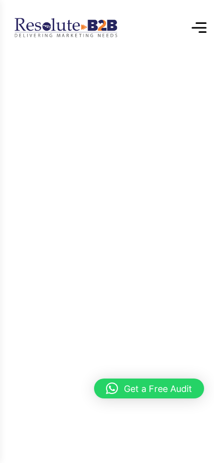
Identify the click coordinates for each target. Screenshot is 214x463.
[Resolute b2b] (65, 27)
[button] (149, 388)
